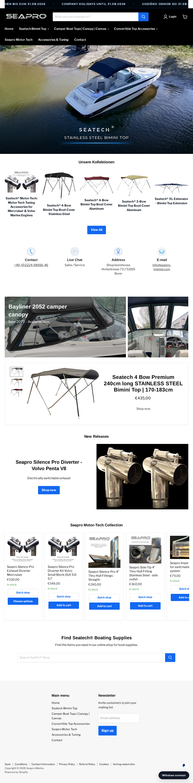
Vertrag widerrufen (124, 764)
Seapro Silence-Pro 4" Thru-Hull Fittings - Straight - (103, 575)
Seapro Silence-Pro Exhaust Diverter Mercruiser (20, 571)
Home (9, 29)
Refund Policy (87, 764)
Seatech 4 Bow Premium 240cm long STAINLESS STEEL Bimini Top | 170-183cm (143, 383)
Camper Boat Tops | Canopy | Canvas (80, 29)
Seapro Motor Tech (18, 39)
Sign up (107, 730)
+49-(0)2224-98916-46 (31, 265)
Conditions (21, 764)
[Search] (143, 16)
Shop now (143, 409)
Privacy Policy (67, 764)
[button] (171, 17)
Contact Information (43, 764)
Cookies (104, 764)
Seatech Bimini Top (33, 29)
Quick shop (23, 592)
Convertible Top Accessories (134, 29)
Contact (80, 39)
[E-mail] (162, 261)
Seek (8, 764)
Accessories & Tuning (53, 39)
